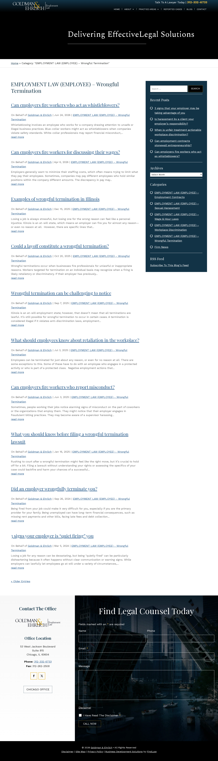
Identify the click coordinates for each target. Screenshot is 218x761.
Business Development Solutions (124, 751)
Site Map (81, 751)
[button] (215, 757)
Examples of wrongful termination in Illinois (55, 199)
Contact (202, 9)
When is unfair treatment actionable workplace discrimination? (178, 132)
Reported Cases (173, 9)
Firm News (161, 247)
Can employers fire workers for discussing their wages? (65, 152)
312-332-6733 (197, 2)
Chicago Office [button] (37, 689)
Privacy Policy (95, 751)
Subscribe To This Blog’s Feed (169, 265)
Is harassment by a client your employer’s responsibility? (174, 121)
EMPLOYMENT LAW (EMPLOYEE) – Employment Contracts (177, 195)
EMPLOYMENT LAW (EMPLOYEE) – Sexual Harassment (177, 206)
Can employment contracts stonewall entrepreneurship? (173, 143)
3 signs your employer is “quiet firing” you (52, 536)
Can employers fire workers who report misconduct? (63, 387)
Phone (151, 630)
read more (17, 137)
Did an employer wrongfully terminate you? (54, 489)
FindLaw (152, 751)
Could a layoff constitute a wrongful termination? (60, 246)
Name (82, 630)
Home (117, 9)
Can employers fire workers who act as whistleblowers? (65, 105)
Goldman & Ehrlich (40, 115)
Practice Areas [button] (147, 9)
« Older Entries (20, 581)
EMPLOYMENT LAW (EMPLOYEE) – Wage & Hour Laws (177, 216)
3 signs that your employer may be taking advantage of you (177, 110)
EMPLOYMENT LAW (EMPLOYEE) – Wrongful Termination (177, 238)
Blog (189, 9)
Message (84, 666)
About (127, 9)
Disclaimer (85, 707)
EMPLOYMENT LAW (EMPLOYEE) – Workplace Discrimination (177, 227)
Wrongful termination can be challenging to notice (61, 293)
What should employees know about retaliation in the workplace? (75, 340)
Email (83, 648)
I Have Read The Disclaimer (102, 715)
